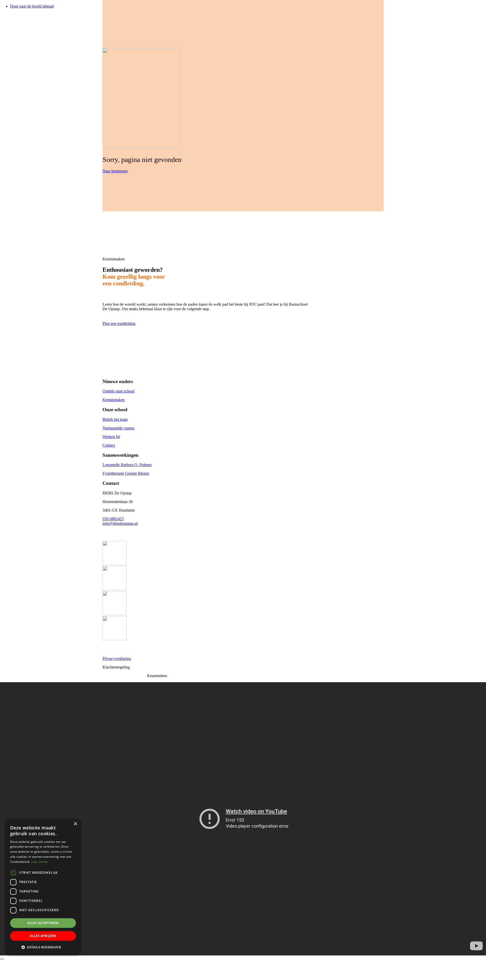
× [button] (75, 824)
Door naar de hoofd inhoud (32, 6)
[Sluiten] (2, 959)
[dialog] (43, 887)
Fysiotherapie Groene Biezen (126, 473)
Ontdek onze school (118, 391)
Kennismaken (114, 400)
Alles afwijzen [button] (43, 936)
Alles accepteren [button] (42, 923)
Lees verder (39, 862)
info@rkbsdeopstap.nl (120, 523)
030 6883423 (113, 519)
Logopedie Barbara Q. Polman (127, 465)
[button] (43, 947)
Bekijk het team (115, 419)
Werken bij (111, 436)
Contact (109, 445)
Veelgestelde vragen (118, 428)
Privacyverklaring (117, 658)
